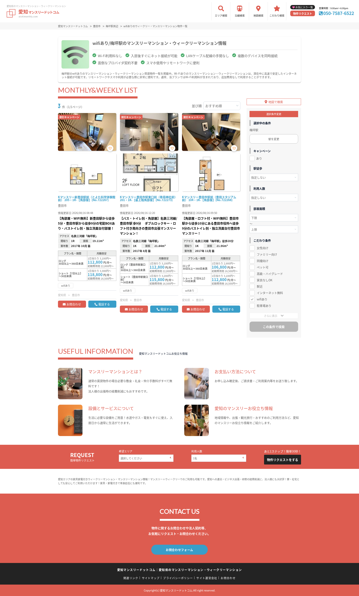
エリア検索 (221, 15)
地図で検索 (275, 102)
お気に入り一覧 (304, 7)
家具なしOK (264, 280)
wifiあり (262, 299)
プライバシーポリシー (178, 577)
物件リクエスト (302, 13)
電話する (104, 304)
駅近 (260, 286)
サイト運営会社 (206, 577)
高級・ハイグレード (270, 274)
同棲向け (262, 261)
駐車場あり (264, 306)
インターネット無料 (270, 293)
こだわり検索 (276, 15)
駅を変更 (273, 139)
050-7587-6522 (338, 13)
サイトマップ (151, 577)
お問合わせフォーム (179, 550)
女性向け (262, 248)
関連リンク (130, 577)
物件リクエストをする (282, 459)
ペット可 (262, 267)
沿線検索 (240, 15)
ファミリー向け (267, 254)
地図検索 (258, 15)
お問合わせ (73, 304)
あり (259, 158)
